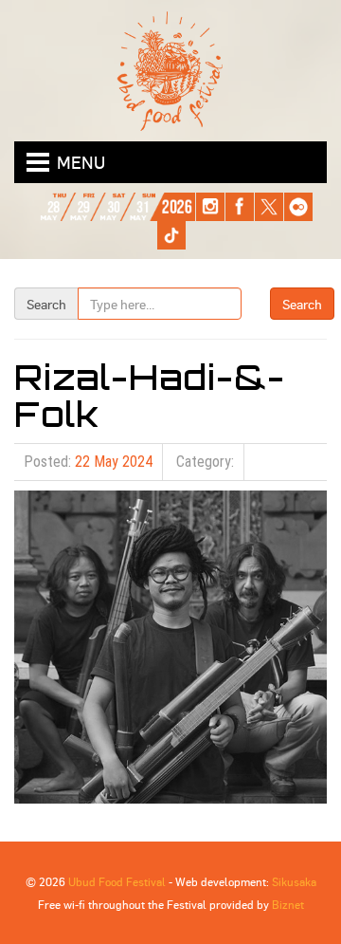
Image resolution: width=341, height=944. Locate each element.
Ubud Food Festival (117, 881)
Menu (81, 162)
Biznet (288, 904)
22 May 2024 (114, 462)
